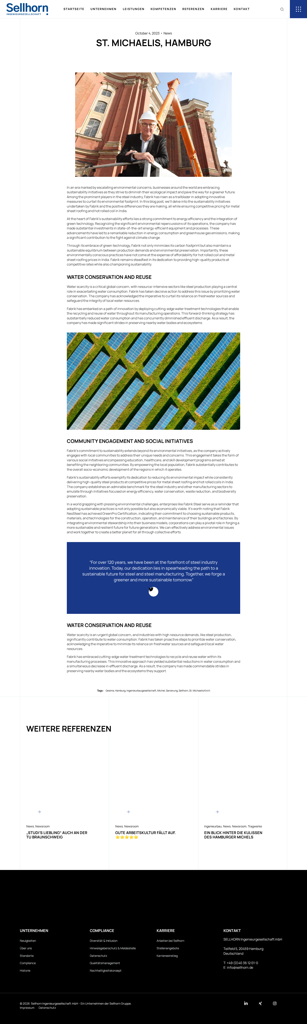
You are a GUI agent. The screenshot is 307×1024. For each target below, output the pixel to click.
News (168, 33)
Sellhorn (183, 690)
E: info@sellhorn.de (238, 967)
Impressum (27, 1008)
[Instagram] (275, 1003)
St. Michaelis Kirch (199, 690)
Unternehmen (103, 9)
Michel (161, 690)
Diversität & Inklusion (103, 941)
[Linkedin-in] (246, 1003)
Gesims (110, 690)
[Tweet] (153, 592)
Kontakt (242, 9)
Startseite (73, 9)
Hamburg (120, 690)
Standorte (27, 956)
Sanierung (172, 690)
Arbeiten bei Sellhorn (170, 941)
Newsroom (42, 826)
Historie (25, 970)
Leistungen (134, 9)
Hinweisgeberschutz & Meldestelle (113, 948)
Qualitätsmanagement (105, 963)
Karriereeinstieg (167, 956)
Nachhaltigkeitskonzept (106, 970)
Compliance (28, 963)
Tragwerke (255, 826)
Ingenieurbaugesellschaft (141, 690)
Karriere (219, 9)
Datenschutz (98, 956)
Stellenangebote (168, 948)
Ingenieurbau (213, 826)
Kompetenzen (163, 9)
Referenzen (193, 9)
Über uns (26, 948)
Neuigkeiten (28, 941)
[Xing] (260, 1003)
